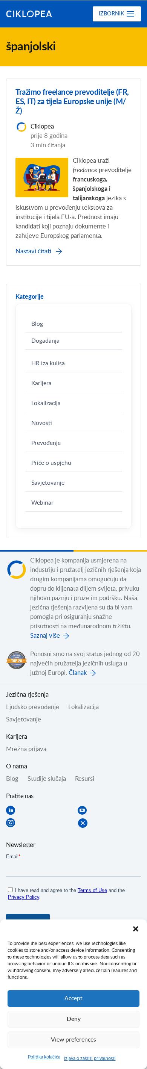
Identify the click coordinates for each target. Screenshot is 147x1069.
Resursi (84, 779)
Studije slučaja (47, 779)
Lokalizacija (46, 403)
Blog (37, 324)
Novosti (41, 423)
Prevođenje (46, 443)
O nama (16, 767)
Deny (74, 1019)
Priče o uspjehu (51, 463)
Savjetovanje (47, 483)
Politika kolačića (44, 1057)
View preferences (73, 1040)
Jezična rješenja (27, 695)
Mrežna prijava (26, 749)
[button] (135, 929)
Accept (73, 998)
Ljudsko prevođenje (32, 707)
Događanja (45, 341)
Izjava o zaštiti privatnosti (90, 1058)
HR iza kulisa (48, 363)
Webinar (42, 503)
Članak (78, 673)
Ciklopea (36, 13)
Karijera (41, 383)
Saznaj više (45, 636)
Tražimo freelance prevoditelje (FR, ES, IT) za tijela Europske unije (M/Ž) (72, 102)
